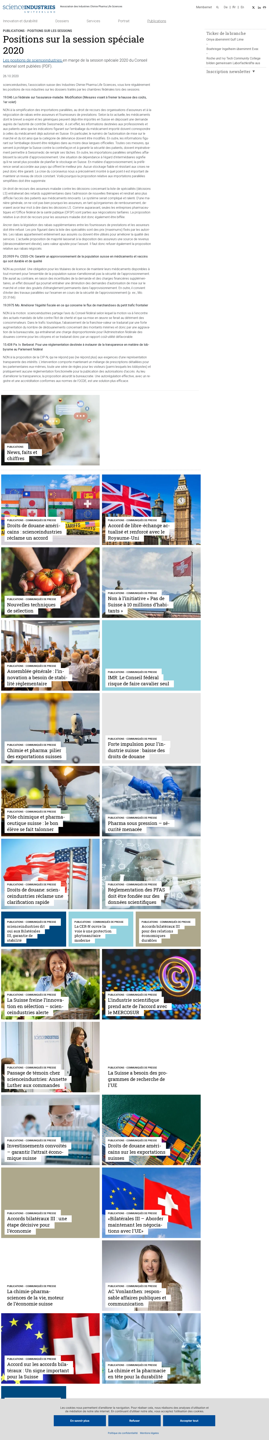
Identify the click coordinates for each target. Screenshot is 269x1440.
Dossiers (62, 21)
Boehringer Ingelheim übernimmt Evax (232, 49)
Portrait (124, 21)
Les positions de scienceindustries (32, 60)
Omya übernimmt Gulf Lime (225, 39)
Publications (156, 21)
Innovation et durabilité (20, 21)
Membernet (204, 7)
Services (93, 21)
